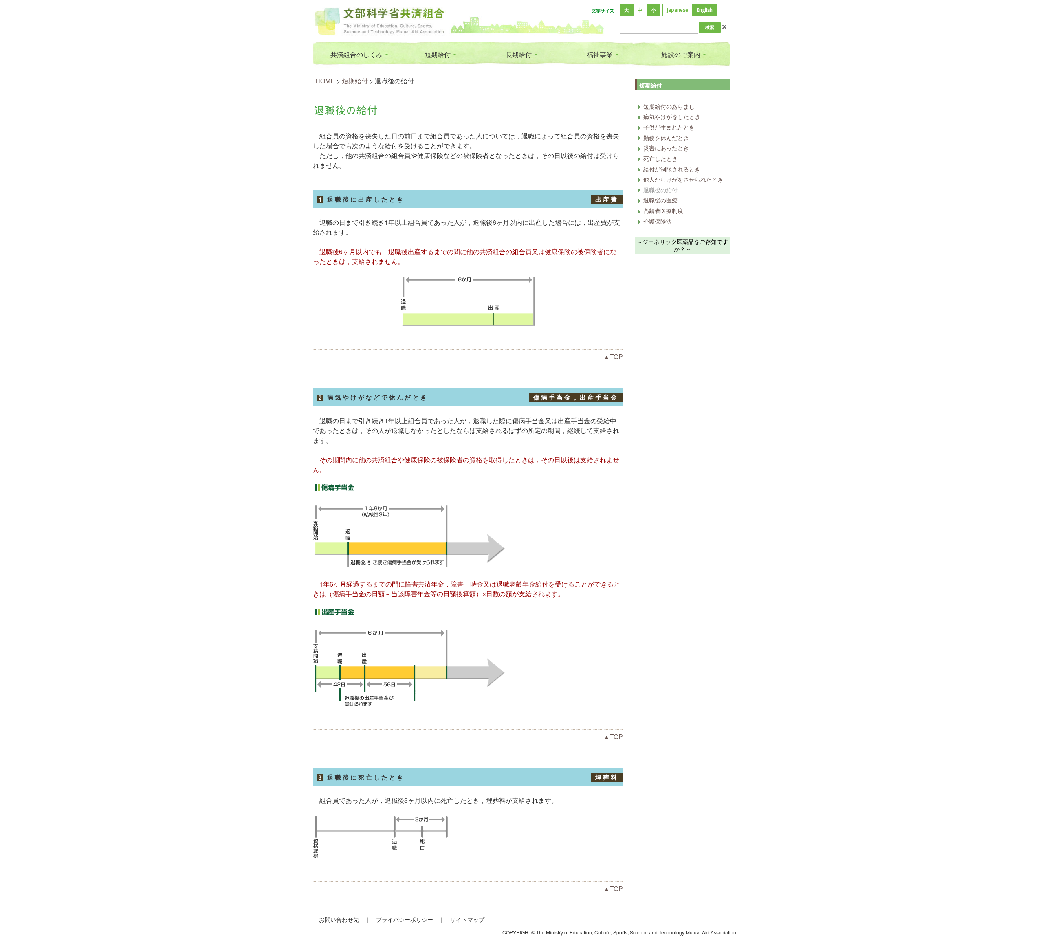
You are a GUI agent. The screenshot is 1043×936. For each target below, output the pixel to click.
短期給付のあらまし (669, 106)
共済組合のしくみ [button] (357, 54)
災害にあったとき (666, 147)
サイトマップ (467, 919)
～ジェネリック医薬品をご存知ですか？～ (682, 245)
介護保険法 (657, 221)
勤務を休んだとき (666, 137)
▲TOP (613, 356)
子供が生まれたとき (669, 127)
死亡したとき (660, 158)
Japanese (677, 10)
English (705, 10)
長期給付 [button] (519, 54)
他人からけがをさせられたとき (683, 179)
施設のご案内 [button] (681, 54)
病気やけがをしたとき (671, 116)
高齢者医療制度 (663, 210)
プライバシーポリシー (404, 919)
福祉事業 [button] (600, 54)
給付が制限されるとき (671, 169)
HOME (325, 81)
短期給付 (355, 81)
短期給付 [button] (438, 54)
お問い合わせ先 (339, 919)
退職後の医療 (660, 200)
